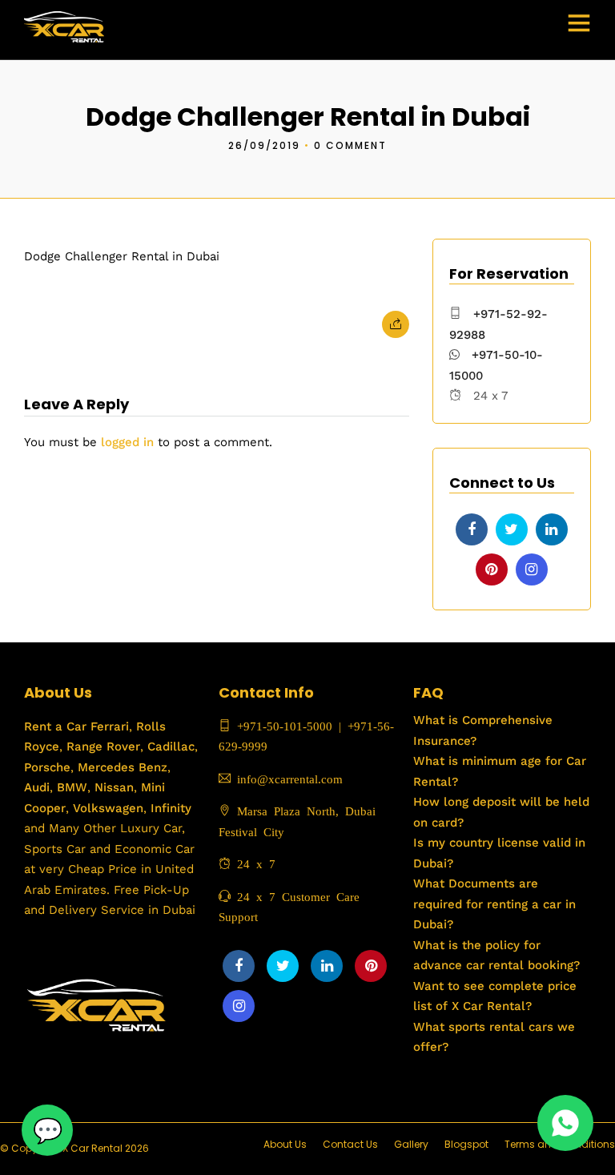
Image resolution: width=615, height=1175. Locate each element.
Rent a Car (55, 726)
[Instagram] (532, 569)
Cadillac (169, 746)
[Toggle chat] (47, 1130)
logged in (127, 442)
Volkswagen (108, 808)
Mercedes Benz (120, 767)
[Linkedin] (552, 529)
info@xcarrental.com (290, 778)
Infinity (171, 808)
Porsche (47, 767)
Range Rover (101, 746)
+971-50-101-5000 (281, 725)
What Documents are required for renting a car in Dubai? (494, 904)
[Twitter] (512, 529)
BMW (70, 787)
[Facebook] (472, 529)
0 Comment (350, 145)
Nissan (114, 787)
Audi (37, 787)
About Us (285, 1144)
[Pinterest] (492, 569)
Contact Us (350, 1144)
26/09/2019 (264, 145)
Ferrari (107, 726)
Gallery (411, 1144)
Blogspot (466, 1144)
